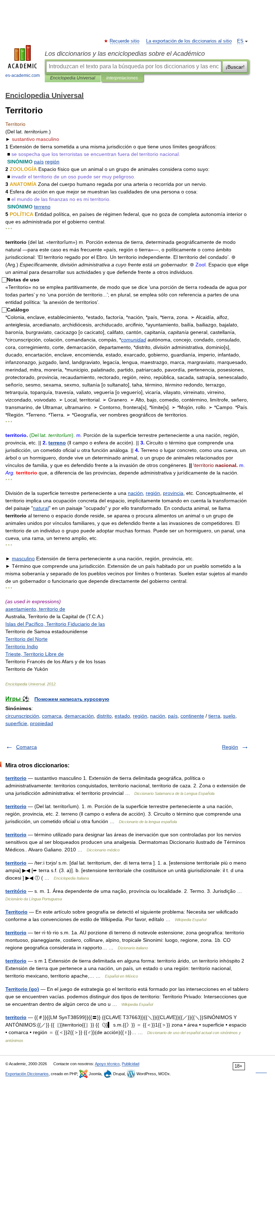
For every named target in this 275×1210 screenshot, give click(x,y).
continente (192, 716)
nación (157, 716)
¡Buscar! (235, 67)
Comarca (26, 747)
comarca (52, 716)
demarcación (79, 716)
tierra (214, 716)
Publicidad (130, 1064)
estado (122, 716)
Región (230, 747)
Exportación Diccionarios (27, 1074)
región (140, 716)
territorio (15, 778)
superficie (16, 723)
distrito (104, 716)
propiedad (41, 723)
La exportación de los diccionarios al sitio (189, 41)
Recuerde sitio (124, 41)
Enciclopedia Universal (72, 77)
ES (240, 41)
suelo (229, 716)
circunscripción (22, 716)
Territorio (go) (22, 989)
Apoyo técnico (107, 1064)
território (15, 891)
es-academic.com (22, 75)
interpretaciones (122, 77)
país (173, 716)
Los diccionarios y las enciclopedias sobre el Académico (125, 53)
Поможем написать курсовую (71, 699)
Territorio (16, 912)
